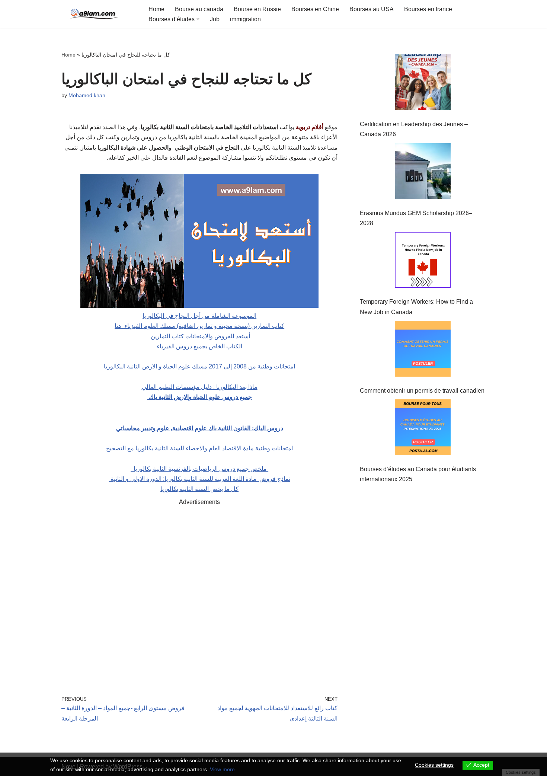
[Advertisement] (199, 590)
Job (215, 19)
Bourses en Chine (315, 9)
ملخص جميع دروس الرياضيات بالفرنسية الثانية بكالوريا (199, 469)
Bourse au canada (199, 9)
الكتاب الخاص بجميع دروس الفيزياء (199, 346)
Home (156, 9)
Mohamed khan (86, 95)
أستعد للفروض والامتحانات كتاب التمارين (199, 336)
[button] (197, 18)
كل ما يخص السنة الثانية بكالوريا (199, 489)
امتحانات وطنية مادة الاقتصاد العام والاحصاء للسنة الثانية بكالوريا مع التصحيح (199, 448)
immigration (245, 19)
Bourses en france (428, 9)
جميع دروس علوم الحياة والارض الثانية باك (199, 397)
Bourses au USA (371, 9)
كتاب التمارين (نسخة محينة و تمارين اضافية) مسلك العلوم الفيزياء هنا (199, 326)
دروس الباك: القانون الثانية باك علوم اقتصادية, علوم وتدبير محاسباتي (199, 428)
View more (222, 769)
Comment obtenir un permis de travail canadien (422, 390)
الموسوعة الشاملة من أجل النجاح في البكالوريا (199, 316)
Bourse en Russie (257, 9)
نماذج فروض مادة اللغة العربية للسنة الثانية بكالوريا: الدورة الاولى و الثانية (199, 479)
